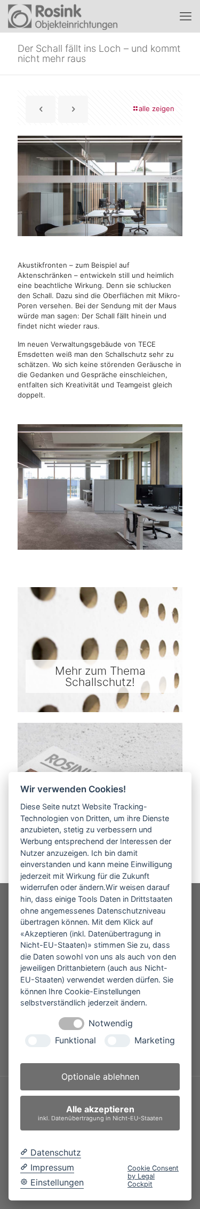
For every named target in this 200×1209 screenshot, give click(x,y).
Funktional (75, 1040)
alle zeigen (156, 108)
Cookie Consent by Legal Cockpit (153, 1176)
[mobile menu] (186, 16)
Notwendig (111, 1023)
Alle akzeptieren (100, 1112)
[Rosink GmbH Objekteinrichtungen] (63, 16)
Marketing (154, 1040)
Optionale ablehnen (100, 1076)
